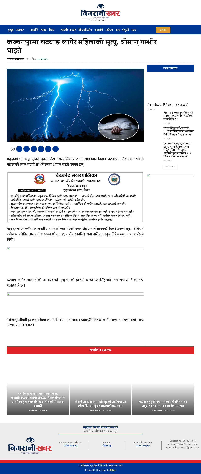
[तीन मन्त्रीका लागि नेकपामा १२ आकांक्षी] (170, 89)
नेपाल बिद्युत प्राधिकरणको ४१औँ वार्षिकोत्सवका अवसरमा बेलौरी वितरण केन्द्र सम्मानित (179, 131)
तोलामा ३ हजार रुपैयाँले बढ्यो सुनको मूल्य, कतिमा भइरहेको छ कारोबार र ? (178, 116)
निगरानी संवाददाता (15, 59)
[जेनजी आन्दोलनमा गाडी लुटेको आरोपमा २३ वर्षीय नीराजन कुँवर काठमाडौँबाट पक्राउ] (101, 388)
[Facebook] (19, 149)
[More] (55, 149)
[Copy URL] (48, 149)
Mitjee (113, 470)
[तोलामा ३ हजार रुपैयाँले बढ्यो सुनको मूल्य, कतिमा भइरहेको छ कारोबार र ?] (154, 117)
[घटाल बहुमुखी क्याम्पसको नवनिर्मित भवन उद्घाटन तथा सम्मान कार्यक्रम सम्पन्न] (163, 388)
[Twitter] (26, 149)
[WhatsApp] (41, 149)
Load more (170, 166)
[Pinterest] (34, 149)
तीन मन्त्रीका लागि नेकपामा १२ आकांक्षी (167, 105)
